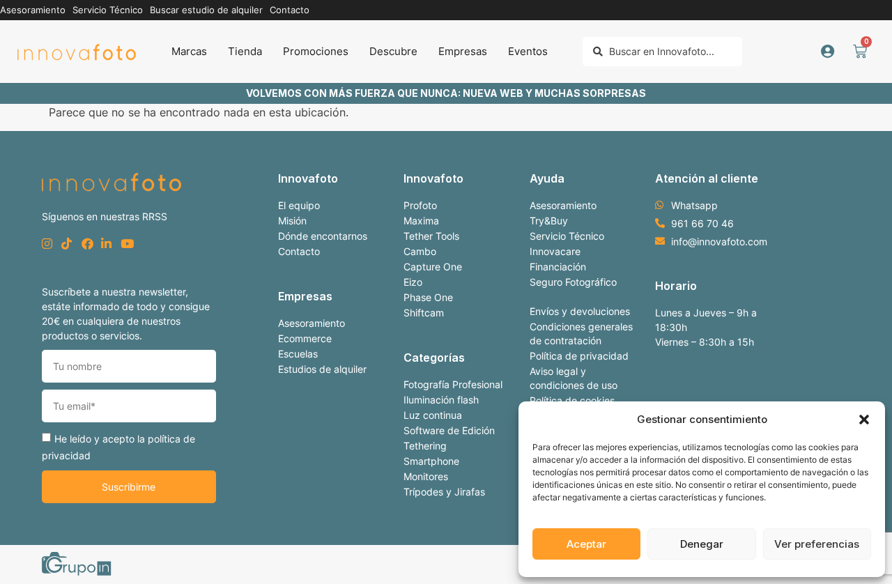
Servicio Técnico (567, 236)
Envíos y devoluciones (580, 311)
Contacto (299, 251)
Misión (292, 220)
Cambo (419, 251)
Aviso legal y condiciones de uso (573, 378)
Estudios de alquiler (322, 369)
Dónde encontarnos (322, 236)
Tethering (425, 446)
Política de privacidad (579, 356)
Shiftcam (423, 312)
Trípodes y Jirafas (444, 492)
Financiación (558, 266)
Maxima (421, 220)
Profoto (420, 205)
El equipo (299, 205)
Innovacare (555, 251)
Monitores (425, 476)
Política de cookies (572, 400)
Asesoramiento (311, 323)
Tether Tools (431, 236)
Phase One (428, 297)
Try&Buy (549, 220)
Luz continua (432, 415)
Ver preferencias (816, 544)
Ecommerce (305, 338)
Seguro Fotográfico (573, 282)
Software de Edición (449, 430)
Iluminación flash (441, 400)
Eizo (412, 282)
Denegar (701, 544)
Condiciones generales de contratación (581, 333)
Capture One (432, 266)
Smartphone (431, 461)
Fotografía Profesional (452, 384)
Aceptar (586, 544)
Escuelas (298, 354)
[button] (864, 420)
